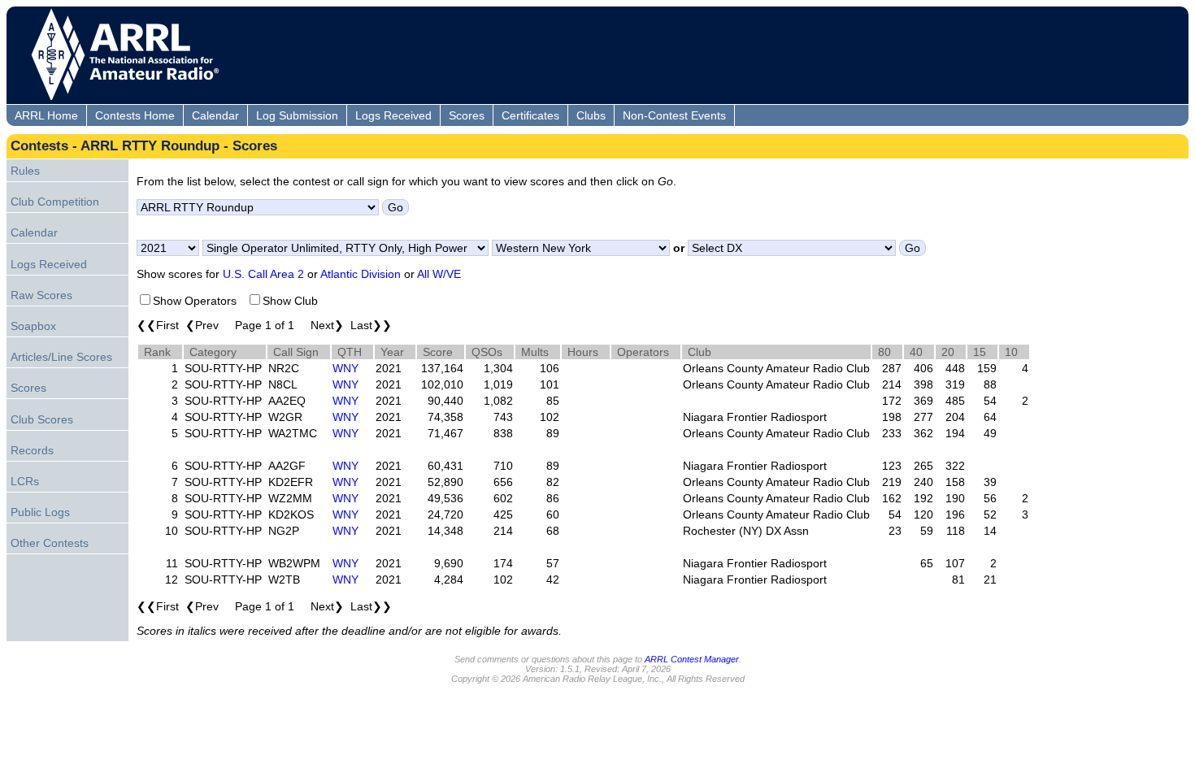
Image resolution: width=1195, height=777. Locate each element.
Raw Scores (41, 295)
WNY (345, 368)
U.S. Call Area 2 (263, 273)
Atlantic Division (360, 273)
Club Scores (42, 419)
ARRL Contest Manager (692, 659)
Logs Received (393, 115)
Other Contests (50, 542)
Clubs (591, 115)
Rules (25, 170)
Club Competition (55, 201)
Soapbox (33, 325)
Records (32, 450)
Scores (467, 115)
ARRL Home (46, 115)
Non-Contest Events (674, 115)
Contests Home (135, 115)
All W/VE (439, 273)
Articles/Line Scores (61, 356)
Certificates (530, 115)
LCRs (25, 481)
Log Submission (297, 115)
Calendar (215, 115)
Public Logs (40, 512)
